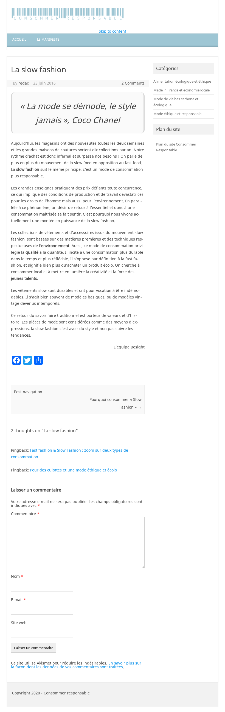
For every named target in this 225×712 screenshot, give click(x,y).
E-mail (18, 599)
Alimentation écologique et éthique (182, 81)
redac (23, 83)
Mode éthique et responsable (177, 113)
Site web (19, 622)
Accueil (19, 39)
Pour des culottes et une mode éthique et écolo (73, 470)
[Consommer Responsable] (68, 20)
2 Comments (133, 83)
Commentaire (25, 513)
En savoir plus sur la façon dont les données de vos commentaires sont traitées (76, 664)
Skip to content (112, 31)
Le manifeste (48, 39)
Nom (17, 576)
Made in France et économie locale (181, 90)
